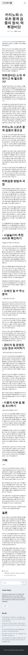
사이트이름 (7, 3)
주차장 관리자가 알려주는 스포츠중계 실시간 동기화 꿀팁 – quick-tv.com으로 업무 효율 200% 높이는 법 (13, 619)
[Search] (23, 583)
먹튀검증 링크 (7, 42)
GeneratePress (21, 650)
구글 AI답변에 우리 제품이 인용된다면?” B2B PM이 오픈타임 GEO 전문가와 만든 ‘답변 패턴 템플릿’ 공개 (14, 640)
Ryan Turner (10, 31)
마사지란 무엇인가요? (10, 575)
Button (5, 606)
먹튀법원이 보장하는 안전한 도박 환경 (14, 573)
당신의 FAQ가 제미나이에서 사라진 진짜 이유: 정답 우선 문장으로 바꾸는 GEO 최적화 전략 (14, 625)
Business (6, 571)
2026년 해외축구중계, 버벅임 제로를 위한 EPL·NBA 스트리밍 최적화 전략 (13, 630)
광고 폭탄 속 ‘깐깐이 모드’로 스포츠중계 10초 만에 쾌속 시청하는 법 (14, 635)
